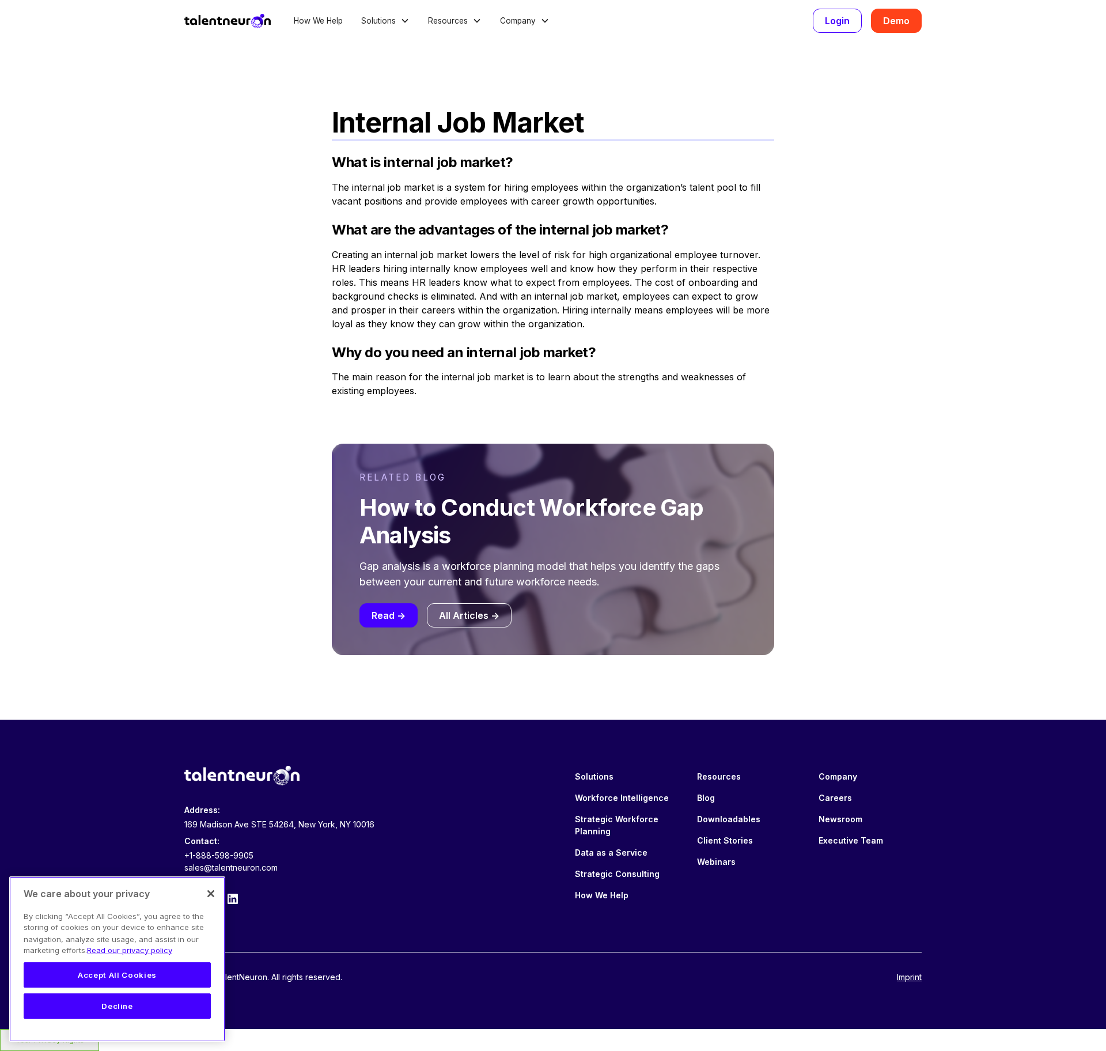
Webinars (716, 862)
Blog (706, 798)
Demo (896, 21)
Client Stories (725, 840)
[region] (117, 959)
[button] (385, 20)
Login (837, 21)
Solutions (594, 776)
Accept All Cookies (117, 975)
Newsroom (840, 819)
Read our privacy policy (129, 950)
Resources (719, 776)
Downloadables (728, 819)
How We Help (318, 20)
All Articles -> (469, 615)
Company (838, 776)
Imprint (909, 977)
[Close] (211, 893)
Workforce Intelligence (622, 798)
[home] (227, 20)
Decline (117, 1006)
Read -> (389, 615)
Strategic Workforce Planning (616, 825)
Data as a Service (611, 852)
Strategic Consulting (617, 874)
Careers (835, 798)
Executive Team (851, 840)
